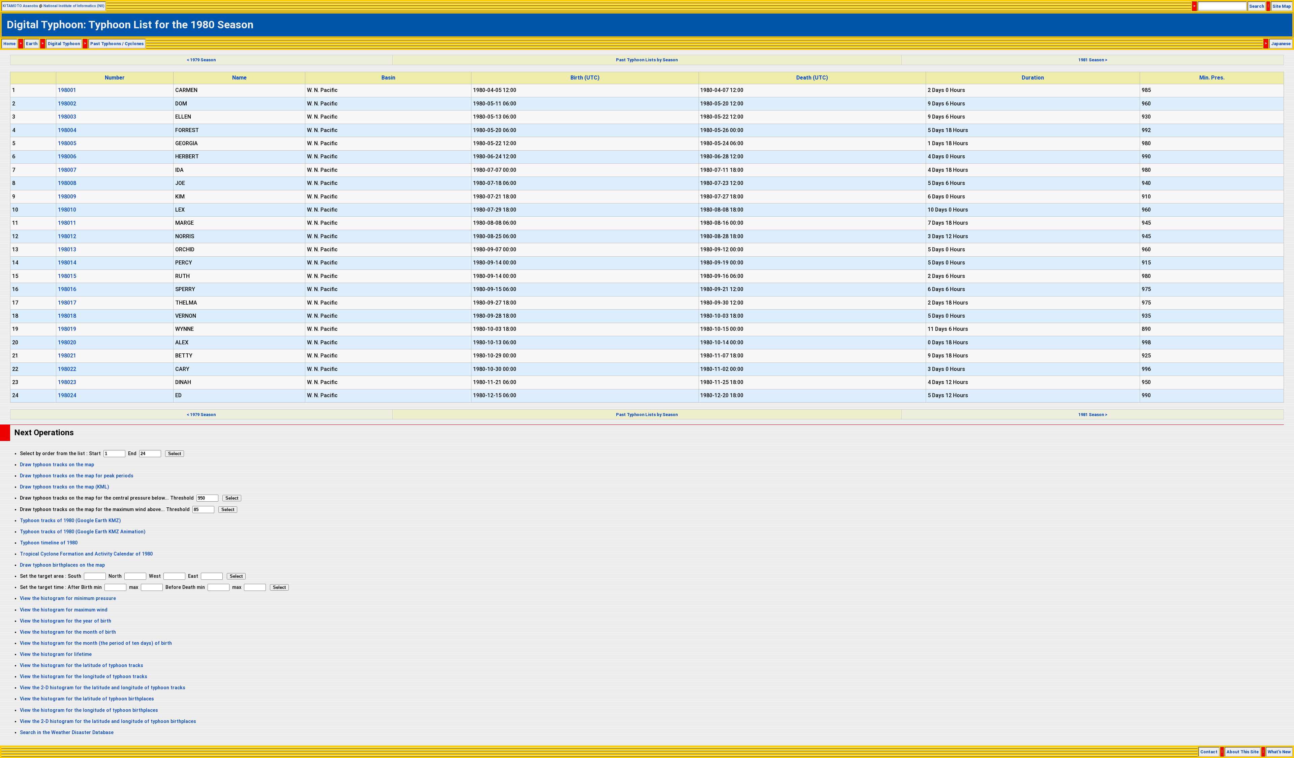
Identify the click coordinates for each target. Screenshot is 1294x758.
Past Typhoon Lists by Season (647, 59)
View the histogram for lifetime (56, 654)
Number (115, 77)
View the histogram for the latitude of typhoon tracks (81, 665)
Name (239, 77)
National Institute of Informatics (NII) (73, 6)
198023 (67, 382)
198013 (67, 249)
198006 (67, 156)
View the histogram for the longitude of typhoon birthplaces (89, 710)
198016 (67, 289)
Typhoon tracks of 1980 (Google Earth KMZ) (70, 521)
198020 (67, 342)
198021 (67, 355)
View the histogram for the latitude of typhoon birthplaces (87, 699)
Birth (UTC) (585, 77)
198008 (67, 183)
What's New (1279, 751)
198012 (67, 236)
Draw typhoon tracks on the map (57, 465)
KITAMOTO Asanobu (20, 6)
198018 (67, 316)
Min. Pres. (1212, 77)
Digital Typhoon (64, 43)
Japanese (1281, 43)
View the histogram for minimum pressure (68, 598)
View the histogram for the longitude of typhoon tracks (83, 677)
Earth (31, 43)
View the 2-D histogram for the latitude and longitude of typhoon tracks (102, 688)
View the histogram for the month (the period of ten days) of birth (96, 643)
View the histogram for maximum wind (63, 610)
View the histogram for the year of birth (65, 621)
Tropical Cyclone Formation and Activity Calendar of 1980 (86, 554)
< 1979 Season (201, 59)
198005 (67, 143)
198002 (67, 103)
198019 (67, 329)
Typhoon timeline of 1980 (49, 543)
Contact (1209, 751)
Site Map (1281, 6)
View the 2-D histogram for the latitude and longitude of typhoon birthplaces (108, 721)
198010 (67, 210)
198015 (67, 276)
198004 (67, 130)
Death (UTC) (812, 77)
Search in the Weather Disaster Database (67, 732)
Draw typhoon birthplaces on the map (62, 565)
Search (1256, 6)
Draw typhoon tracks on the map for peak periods (76, 476)
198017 (67, 302)
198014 (67, 262)
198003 (67, 117)
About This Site (1243, 751)
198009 (67, 196)
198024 (67, 395)
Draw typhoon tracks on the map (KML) (64, 487)
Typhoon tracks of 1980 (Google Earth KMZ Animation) (83, 532)
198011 (67, 223)
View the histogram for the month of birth (68, 632)
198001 (67, 90)
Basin (388, 77)
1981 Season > (1092, 59)
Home (9, 43)
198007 (67, 170)
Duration (1033, 77)
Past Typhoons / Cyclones (117, 43)
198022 (67, 369)
